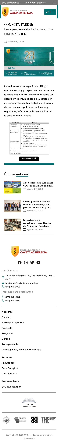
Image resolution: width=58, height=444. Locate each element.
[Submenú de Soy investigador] (45, 2)
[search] (47, 12)
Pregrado (7, 328)
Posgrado (7, 333)
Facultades (8, 362)
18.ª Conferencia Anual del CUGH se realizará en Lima (38, 184)
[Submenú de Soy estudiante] (20, 2)
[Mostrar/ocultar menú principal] (53, 12)
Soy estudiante (10, 2)
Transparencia (10, 344)
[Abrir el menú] (54, 2)
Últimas (16, 174)
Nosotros (7, 311)
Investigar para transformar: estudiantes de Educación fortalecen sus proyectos (37, 225)
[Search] (47, 12)
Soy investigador (34, 2)
